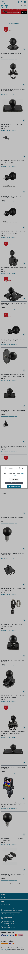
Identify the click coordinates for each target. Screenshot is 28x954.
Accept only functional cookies (14, 483)
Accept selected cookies (14, 486)
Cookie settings (14, 479)
